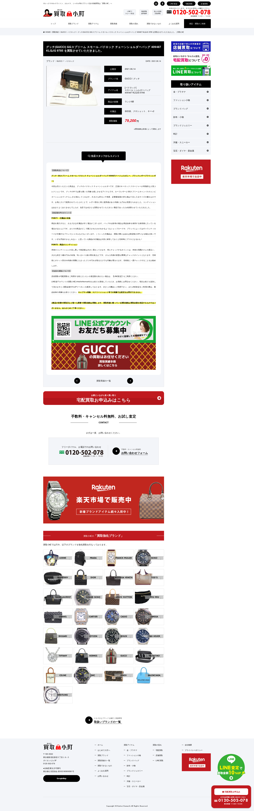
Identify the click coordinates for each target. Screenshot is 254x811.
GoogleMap (61, 778)
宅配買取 (189, 3)
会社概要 (188, 744)
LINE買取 (159, 760)
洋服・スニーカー (181, 142)
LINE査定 (173, 3)
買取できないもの (154, 23)
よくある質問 (174, 23)
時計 (175, 133)
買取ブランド (73, 23)
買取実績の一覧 (103, 380)
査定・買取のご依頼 (197, 23)
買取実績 (113, 23)
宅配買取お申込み (232, 791)
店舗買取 (204, 3)
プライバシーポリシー (194, 750)
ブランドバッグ (180, 108)
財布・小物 (178, 116)
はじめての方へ (104, 750)
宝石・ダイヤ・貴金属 (183, 150)
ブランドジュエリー (182, 125)
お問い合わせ (103, 776)
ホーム (100, 744)
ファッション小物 (181, 100)
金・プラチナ (179, 91)
